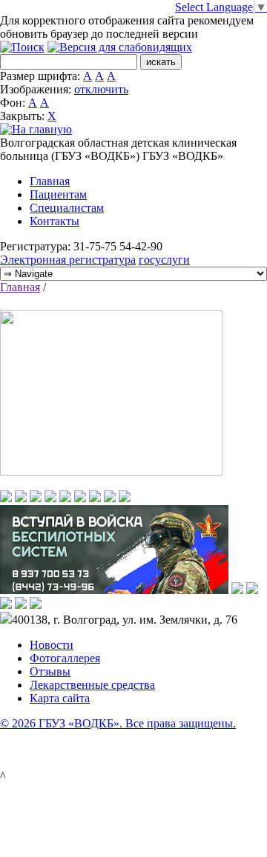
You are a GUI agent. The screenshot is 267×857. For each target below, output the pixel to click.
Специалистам (67, 207)
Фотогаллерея (65, 658)
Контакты (54, 221)
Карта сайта (60, 698)
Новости (51, 644)
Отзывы (50, 671)
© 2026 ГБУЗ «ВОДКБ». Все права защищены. (118, 723)
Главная (50, 181)
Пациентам (58, 194)
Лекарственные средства (92, 684)
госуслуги (164, 259)
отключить (101, 89)
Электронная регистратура (68, 259)
